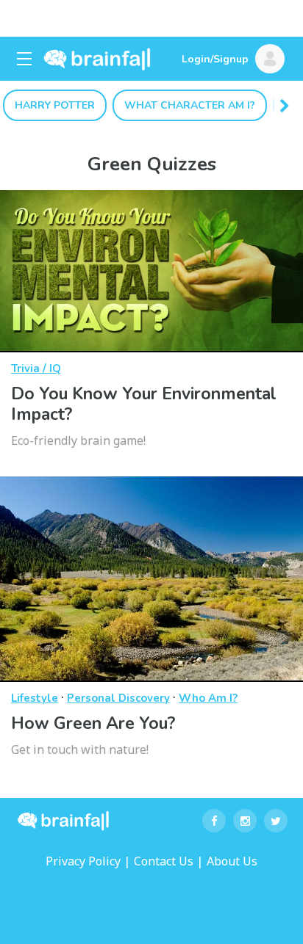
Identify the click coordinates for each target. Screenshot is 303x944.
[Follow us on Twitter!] (276, 820)
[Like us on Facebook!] (214, 820)
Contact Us (163, 861)
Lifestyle (34, 698)
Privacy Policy (83, 861)
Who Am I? (208, 698)
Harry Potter (55, 105)
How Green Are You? (93, 723)
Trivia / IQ (36, 368)
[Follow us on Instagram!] (245, 820)
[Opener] (24, 59)
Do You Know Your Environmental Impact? (144, 404)
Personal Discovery (118, 698)
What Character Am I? (189, 105)
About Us (232, 861)
